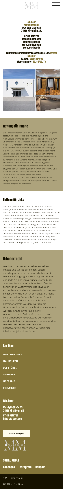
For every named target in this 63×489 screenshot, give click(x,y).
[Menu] (56, 5)
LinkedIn (40, 467)
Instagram (25, 467)
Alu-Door (8, 345)
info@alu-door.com (12, 418)
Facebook (9, 467)
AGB (5, 478)
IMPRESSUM (17, 478)
